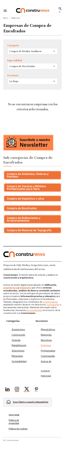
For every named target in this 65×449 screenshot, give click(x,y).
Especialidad (14, 60)
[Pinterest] (36, 390)
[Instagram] (17, 390)
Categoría (13, 45)
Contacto (45, 370)
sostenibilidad (35, 310)
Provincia (12, 75)
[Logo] (32, 10)
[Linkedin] (7, 390)
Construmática (50, 302)
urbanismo (25, 287)
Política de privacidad (14, 422)
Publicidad (46, 375)
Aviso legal (14, 414)
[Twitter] (27, 390)
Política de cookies (18, 428)
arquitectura (10, 287)
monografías (53, 304)
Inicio (5, 18)
